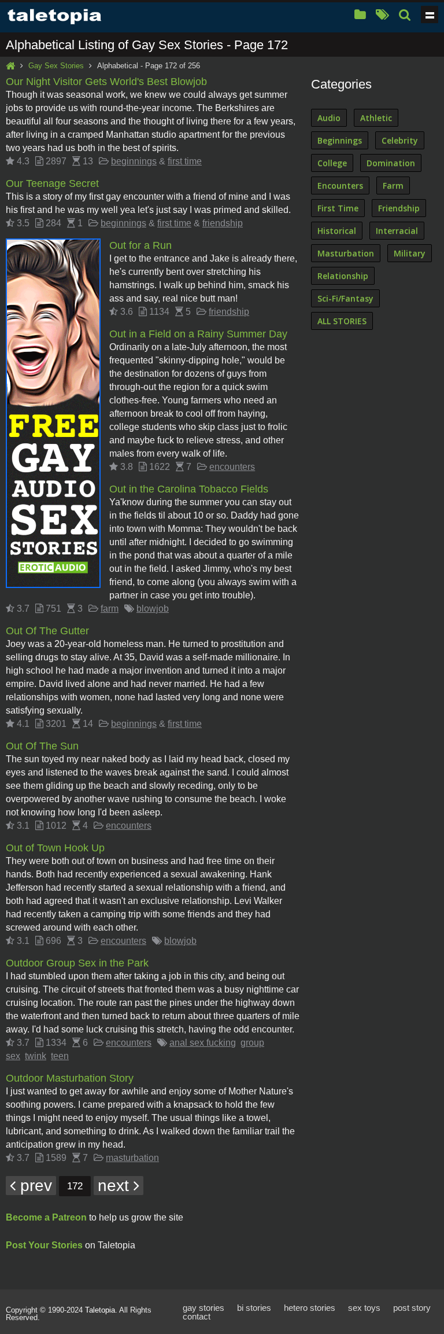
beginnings (134, 161)
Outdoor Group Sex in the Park (77, 963)
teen (60, 1056)
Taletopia (100, 1310)
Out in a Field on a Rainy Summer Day (198, 334)
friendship (222, 223)
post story (412, 1307)
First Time (337, 208)
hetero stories (309, 1307)
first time (185, 161)
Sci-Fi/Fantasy (345, 298)
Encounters (340, 185)
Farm (393, 185)
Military (410, 253)
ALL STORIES (342, 320)
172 (75, 1186)
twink (35, 1056)
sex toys (364, 1307)
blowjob (152, 608)
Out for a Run (140, 245)
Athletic (376, 117)
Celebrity (400, 140)
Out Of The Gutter (47, 631)
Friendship (399, 208)
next (116, 1186)
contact (196, 1316)
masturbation (132, 1158)
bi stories (254, 1307)
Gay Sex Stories (56, 65)
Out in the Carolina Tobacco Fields (188, 489)
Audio (329, 117)
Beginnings (339, 140)
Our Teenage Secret (52, 183)
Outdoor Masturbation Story (70, 1078)
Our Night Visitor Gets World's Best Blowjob (106, 81)
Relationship (342, 275)
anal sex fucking (202, 1043)
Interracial (397, 230)
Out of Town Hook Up (55, 848)
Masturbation (345, 253)
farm (110, 608)
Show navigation (429, 14)
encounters (232, 467)
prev (34, 1186)
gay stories (203, 1307)
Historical (336, 230)
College (332, 162)
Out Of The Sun (42, 746)
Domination (391, 162)
